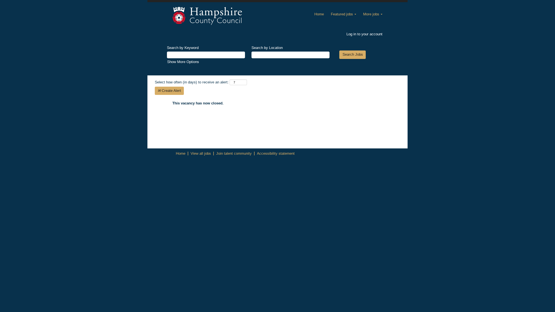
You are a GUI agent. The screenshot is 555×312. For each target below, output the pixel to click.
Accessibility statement (276, 153)
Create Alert (171, 91)
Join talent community (234, 153)
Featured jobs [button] (342, 14)
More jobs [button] (371, 14)
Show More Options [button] (183, 62)
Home (319, 14)
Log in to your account (364, 34)
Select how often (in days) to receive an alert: (192, 82)
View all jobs (201, 153)
